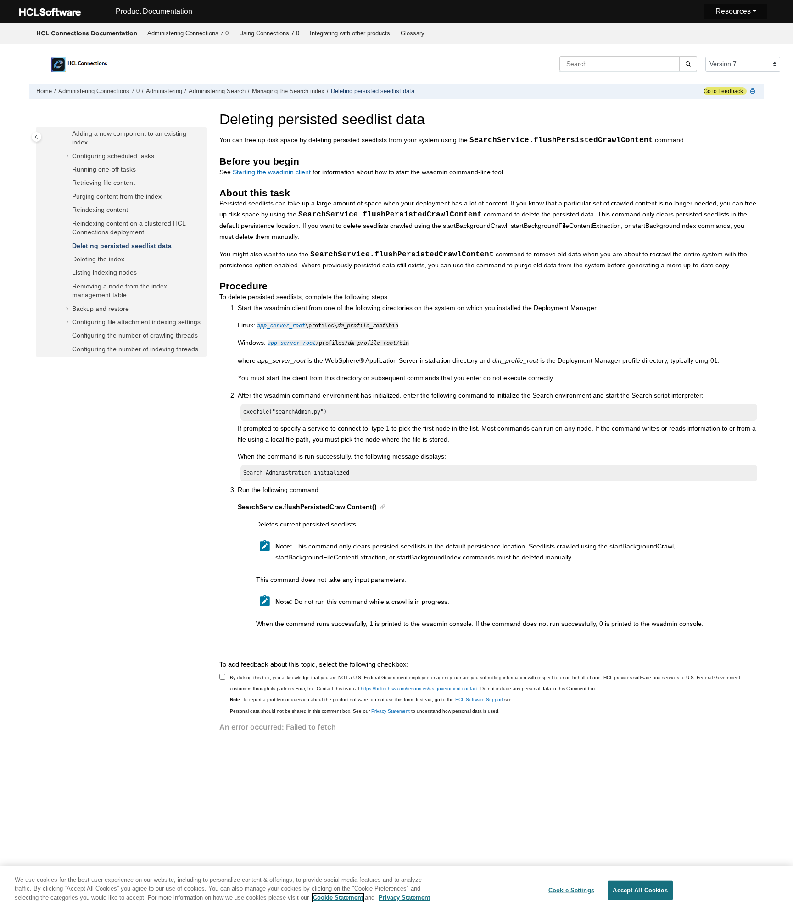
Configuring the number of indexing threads (135, 349)
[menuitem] (188, 33)
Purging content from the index (117, 196)
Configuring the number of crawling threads (135, 335)
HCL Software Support (479, 699)
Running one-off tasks (104, 169)
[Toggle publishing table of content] (36, 137)
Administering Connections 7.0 (188, 33)
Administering (164, 91)
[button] (68, 133)
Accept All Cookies (640, 890)
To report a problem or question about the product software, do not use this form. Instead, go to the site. (371, 699)
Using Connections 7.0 (269, 33)
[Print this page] (753, 91)
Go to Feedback (723, 91)
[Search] (688, 63)
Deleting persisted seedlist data (372, 91)
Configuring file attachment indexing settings (136, 322)
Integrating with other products (350, 33)
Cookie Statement (338, 897)
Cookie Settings (571, 890)
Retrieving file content (103, 182)
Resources (733, 11)
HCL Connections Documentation (86, 33)
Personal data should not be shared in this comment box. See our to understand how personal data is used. (365, 711)
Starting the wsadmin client (272, 172)
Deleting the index (98, 259)
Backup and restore (100, 308)
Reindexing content (100, 209)
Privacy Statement (390, 711)
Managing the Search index (288, 91)
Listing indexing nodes (104, 272)
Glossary (412, 33)
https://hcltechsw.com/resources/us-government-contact (419, 688)
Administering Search (217, 91)
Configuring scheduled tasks (113, 156)
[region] (396, 889)
